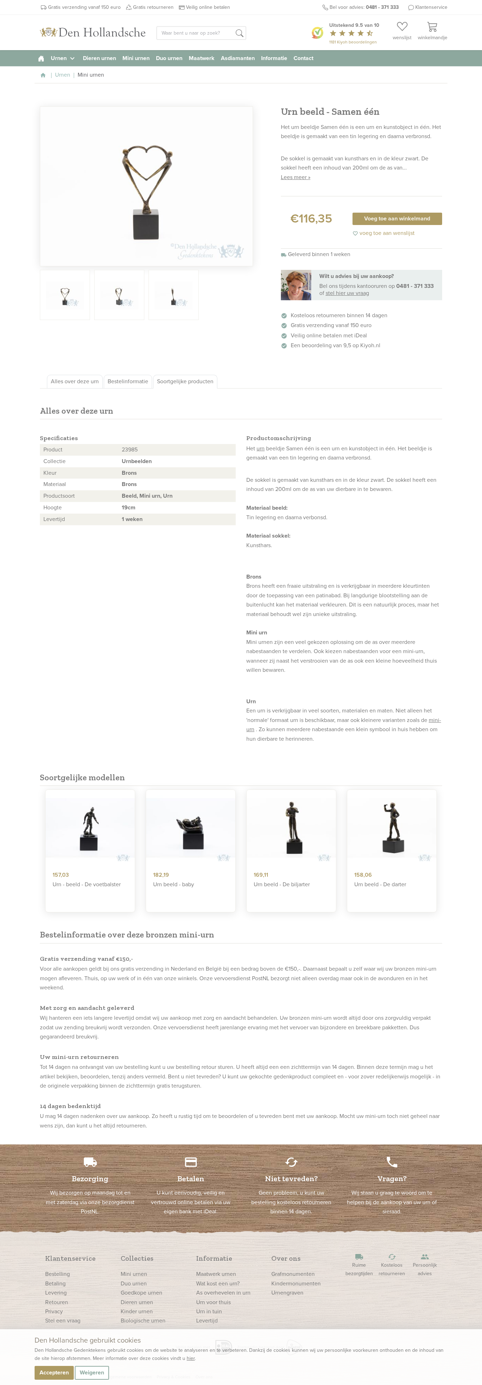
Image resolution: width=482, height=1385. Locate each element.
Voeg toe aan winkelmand (397, 218)
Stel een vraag (62, 1320)
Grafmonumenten (293, 1274)
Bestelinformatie (128, 381)
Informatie (274, 58)
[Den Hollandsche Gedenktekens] (93, 32)
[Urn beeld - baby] (190, 828)
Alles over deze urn (75, 381)
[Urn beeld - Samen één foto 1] (146, 186)
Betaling (55, 1283)
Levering (56, 1293)
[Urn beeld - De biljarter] (291, 828)
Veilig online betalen (208, 7)
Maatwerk (202, 58)
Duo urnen (169, 58)
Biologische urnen (143, 1320)
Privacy (54, 1311)
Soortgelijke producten (185, 381)
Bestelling (57, 1274)
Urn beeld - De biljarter (282, 884)
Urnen (64, 58)
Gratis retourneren (153, 7)
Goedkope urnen (141, 1293)
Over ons (286, 1258)
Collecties (137, 1258)
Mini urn (149, 496)
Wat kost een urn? (218, 1283)
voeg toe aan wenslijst (384, 233)
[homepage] (41, 58)
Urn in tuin (209, 1311)
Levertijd (207, 1320)
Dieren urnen (99, 58)
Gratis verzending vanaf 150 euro (84, 7)
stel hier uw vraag (347, 293)
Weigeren (92, 1372)
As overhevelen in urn (223, 1293)
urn (261, 448)
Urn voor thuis (213, 1302)
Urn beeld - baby (173, 884)
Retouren (56, 1302)
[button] (240, 33)
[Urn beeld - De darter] (391, 828)
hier (191, 1358)
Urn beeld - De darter (380, 884)
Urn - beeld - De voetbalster (87, 884)
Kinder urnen (137, 1311)
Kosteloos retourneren (392, 1265)
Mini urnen (136, 58)
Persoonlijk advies (425, 1265)
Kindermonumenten (296, 1283)
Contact (303, 58)
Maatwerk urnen (216, 1274)
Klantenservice (431, 7)
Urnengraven (287, 1293)
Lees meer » (296, 177)
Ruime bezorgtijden (359, 1265)
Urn (168, 496)
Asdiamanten (238, 58)
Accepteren (54, 1372)
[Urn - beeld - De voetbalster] (90, 828)
